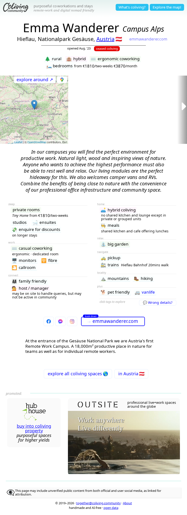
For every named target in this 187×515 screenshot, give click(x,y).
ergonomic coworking (115, 59)
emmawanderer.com (148, 39)
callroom (24, 267)
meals (110, 225)
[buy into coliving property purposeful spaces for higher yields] (34, 419)
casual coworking (32, 248)
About (127, 503)
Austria (105, 38)
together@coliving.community (98, 503)
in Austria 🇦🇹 (131, 373)
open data (110, 507)
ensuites (44, 222)
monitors (24, 260)
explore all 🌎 (78, 373)
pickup (110, 258)
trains (110, 265)
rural (53, 59)
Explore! (167, 7)
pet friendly (115, 292)
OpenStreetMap (36, 142)
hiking (143, 278)
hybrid (76, 59)
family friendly (29, 281)
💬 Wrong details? (157, 302)
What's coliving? (132, 7)
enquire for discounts (36, 229)
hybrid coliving (118, 210)
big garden (115, 244)
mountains (115, 278)
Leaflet (18, 142)
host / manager (30, 288)
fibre (49, 260)
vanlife (145, 292)
